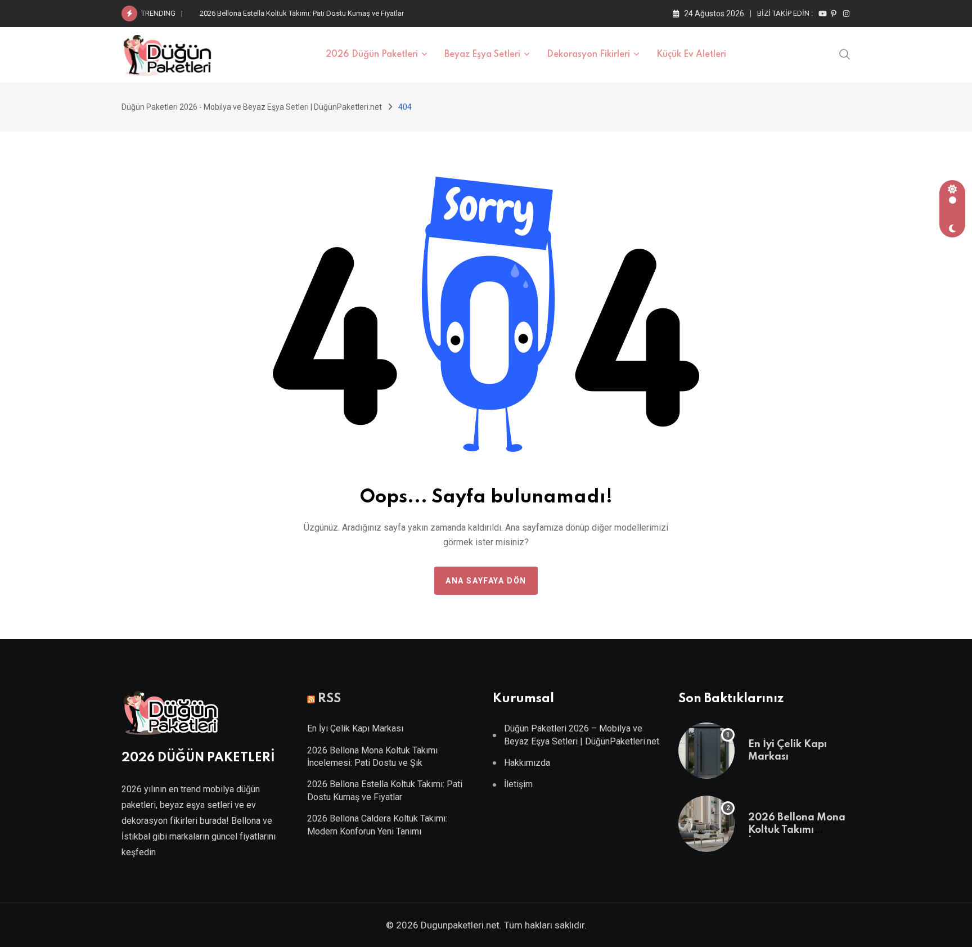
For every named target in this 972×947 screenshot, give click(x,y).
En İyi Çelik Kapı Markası (355, 728)
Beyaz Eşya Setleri (482, 54)
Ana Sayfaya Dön (486, 580)
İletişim (518, 784)
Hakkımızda (527, 762)
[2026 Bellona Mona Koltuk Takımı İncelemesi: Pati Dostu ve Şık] (706, 824)
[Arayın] (844, 53)
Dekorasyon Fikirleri (588, 54)
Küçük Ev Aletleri (691, 54)
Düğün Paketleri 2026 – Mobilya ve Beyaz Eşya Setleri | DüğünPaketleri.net (581, 734)
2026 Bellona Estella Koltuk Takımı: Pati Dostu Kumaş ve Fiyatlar (302, 13)
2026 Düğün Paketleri (372, 54)
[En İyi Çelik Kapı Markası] (706, 750)
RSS (329, 699)
